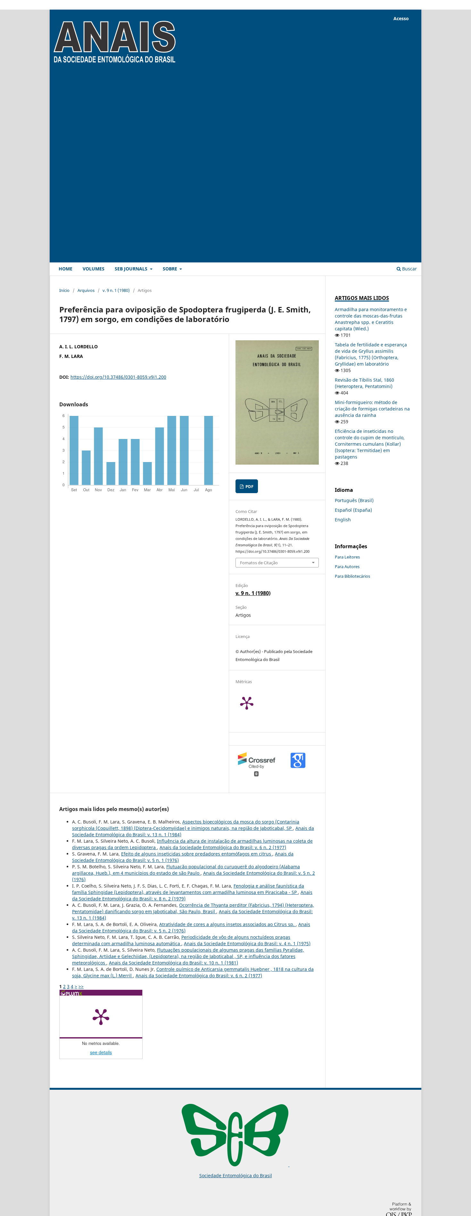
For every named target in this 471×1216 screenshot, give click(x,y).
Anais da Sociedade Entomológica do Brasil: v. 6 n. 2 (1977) (223, 847)
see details (101, 1052)
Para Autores (347, 566)
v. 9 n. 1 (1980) (116, 290)
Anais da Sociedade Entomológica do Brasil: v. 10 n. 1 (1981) (173, 963)
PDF (248, 486)
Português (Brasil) (354, 500)
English (343, 520)
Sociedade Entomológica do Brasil (235, 1175)
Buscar (409, 269)
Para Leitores (347, 557)
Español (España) (353, 510)
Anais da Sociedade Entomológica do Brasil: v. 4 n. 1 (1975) (247, 943)
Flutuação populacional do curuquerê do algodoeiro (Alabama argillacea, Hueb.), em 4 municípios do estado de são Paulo (186, 870)
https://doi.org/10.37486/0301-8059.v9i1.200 (118, 377)
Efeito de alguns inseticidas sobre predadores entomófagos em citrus (196, 854)
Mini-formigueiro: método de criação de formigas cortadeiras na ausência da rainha (372, 408)
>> (81, 986)
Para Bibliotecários (352, 576)
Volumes (93, 269)
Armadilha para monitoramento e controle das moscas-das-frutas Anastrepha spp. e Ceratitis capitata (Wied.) (371, 319)
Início (64, 290)
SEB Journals (132, 269)
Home (65, 269)
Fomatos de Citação (259, 563)
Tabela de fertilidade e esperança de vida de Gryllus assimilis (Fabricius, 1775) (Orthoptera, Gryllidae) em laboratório (371, 354)
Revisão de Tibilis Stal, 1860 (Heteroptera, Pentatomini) (364, 383)
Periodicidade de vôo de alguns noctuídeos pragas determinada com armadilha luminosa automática (181, 940)
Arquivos (86, 290)
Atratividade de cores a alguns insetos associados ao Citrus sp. (227, 924)
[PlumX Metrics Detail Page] (254, 702)
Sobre (170, 269)
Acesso (401, 18)
